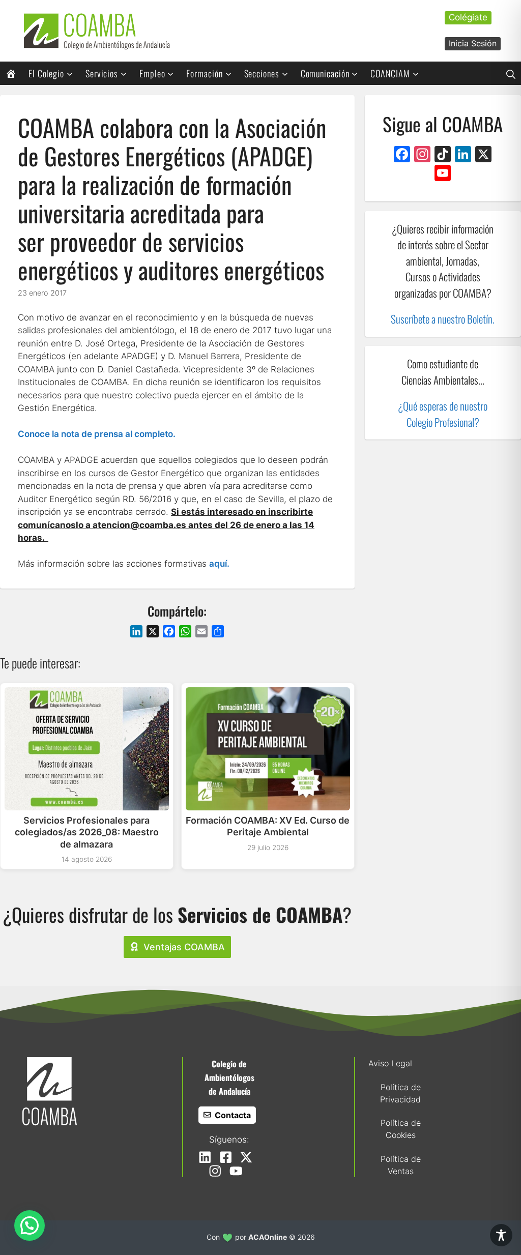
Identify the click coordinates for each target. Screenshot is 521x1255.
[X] (483, 155)
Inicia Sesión (473, 43)
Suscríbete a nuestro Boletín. (443, 319)
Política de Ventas (401, 1165)
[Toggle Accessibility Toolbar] (501, 1235)
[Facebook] (402, 155)
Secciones (261, 73)
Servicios (101, 73)
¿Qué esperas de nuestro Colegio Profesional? (442, 414)
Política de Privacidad (400, 1093)
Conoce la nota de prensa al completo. (97, 434)
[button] (511, 73)
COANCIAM (390, 73)
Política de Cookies (401, 1129)
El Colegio (46, 73)
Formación (204, 73)
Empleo (152, 73)
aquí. (219, 564)
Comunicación (325, 73)
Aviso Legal (390, 1063)
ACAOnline (267, 1237)
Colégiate (468, 17)
